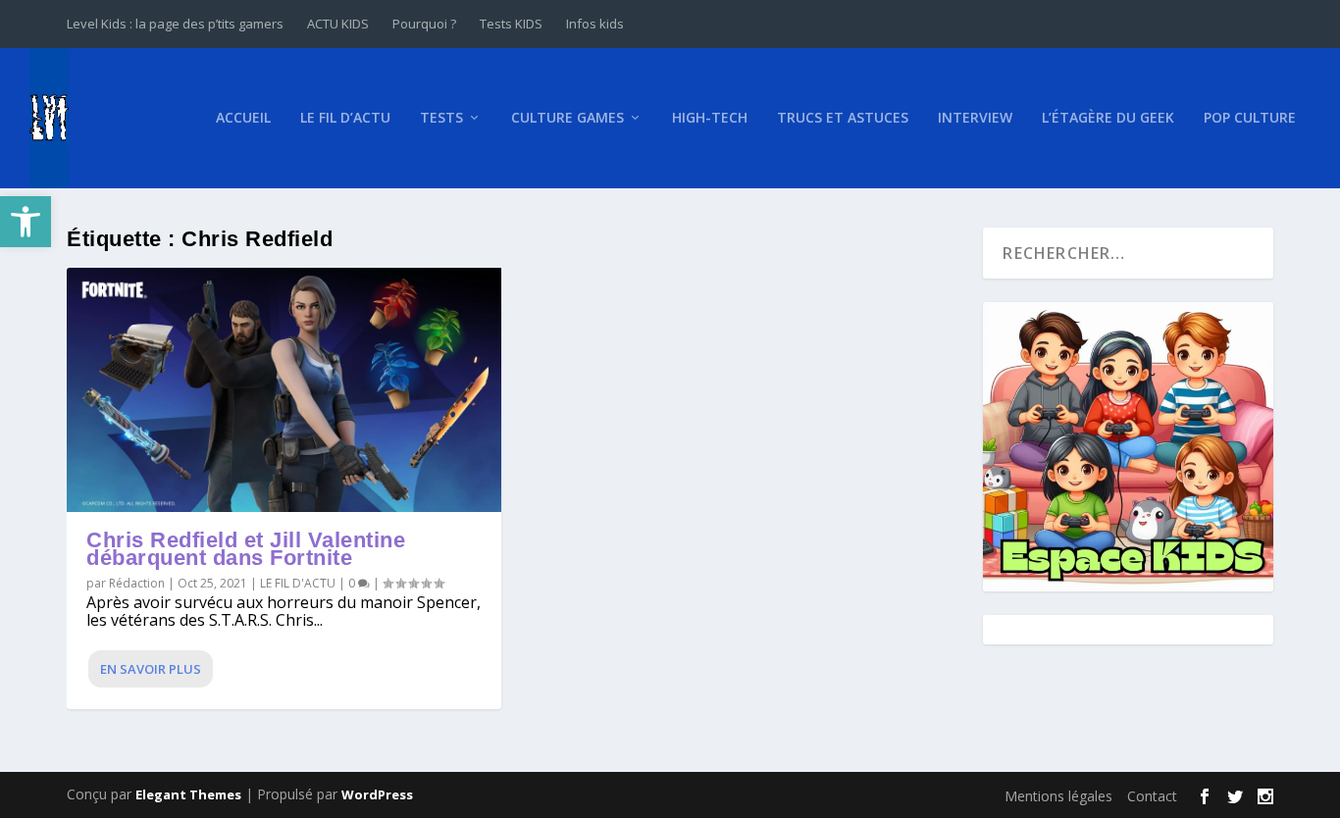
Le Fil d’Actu (345, 118)
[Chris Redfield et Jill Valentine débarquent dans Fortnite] (284, 390)
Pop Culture (1250, 118)
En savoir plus (150, 669)
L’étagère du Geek (1108, 118)
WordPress (377, 794)
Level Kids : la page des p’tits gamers (175, 23)
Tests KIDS (511, 23)
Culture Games (567, 118)
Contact (1152, 796)
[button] (25, 221)
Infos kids (595, 23)
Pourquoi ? (424, 23)
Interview (975, 118)
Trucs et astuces (842, 118)
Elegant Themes (188, 794)
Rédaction (137, 583)
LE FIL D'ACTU (297, 583)
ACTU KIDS (338, 23)
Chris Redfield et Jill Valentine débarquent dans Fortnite (245, 549)
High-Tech (709, 118)
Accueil (243, 118)
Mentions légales (1058, 796)
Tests (441, 118)
